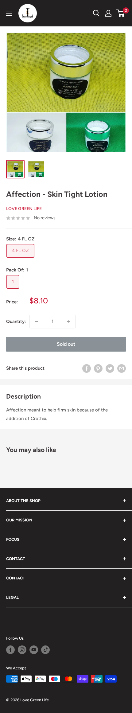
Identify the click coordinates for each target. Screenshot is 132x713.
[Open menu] (9, 13)
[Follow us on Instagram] (22, 649)
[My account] (108, 13)
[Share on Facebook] (86, 368)
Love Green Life (24, 208)
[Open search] (96, 13)
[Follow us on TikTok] (45, 649)
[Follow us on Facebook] (10, 649)
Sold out (66, 344)
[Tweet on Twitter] (110, 368)
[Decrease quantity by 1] (36, 321)
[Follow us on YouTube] (33, 649)
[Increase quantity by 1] (68, 321)
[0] (121, 13)
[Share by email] (121, 368)
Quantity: (16, 321)
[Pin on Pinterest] (98, 368)
